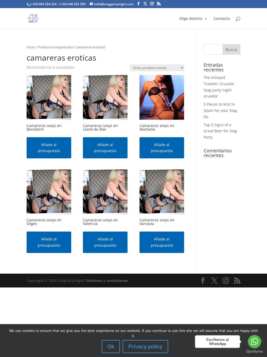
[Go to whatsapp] (254, 341)
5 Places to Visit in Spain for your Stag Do (220, 110)
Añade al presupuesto (49, 147)
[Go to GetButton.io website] (254, 351)
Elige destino (191, 19)
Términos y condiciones (106, 280)
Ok (110, 346)
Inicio (31, 47)
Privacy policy (145, 346)
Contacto (222, 19)
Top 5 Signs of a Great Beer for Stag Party (220, 131)
